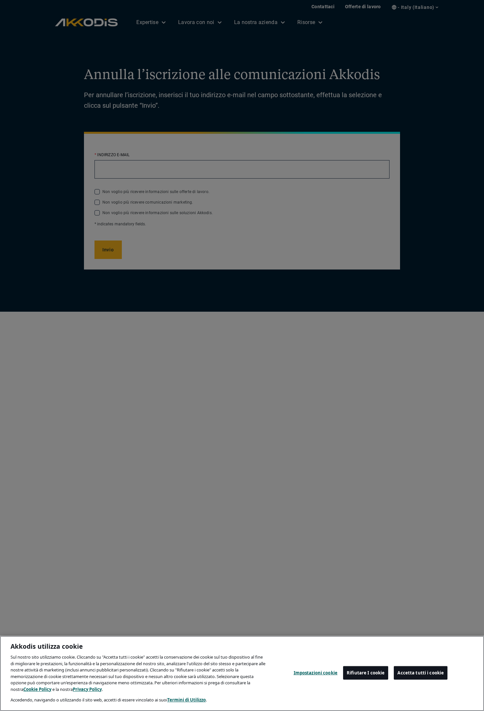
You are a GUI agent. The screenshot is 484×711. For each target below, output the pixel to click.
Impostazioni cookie (315, 673)
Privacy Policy (87, 689)
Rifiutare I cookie (366, 673)
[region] (242, 673)
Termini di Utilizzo (186, 700)
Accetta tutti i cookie (420, 673)
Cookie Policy (37, 689)
